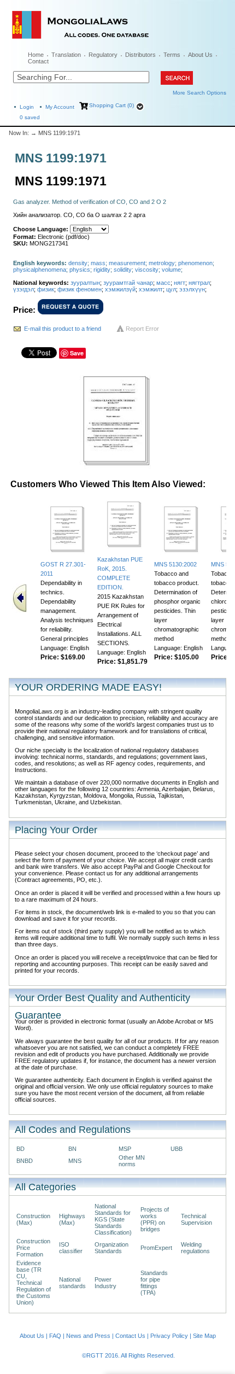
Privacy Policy (169, 1335)
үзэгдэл (23, 289)
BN (72, 1148)
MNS (74, 1160)
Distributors (140, 54)
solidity (123, 269)
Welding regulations (195, 1247)
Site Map (204, 1335)
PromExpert (156, 1247)
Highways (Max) (72, 1219)
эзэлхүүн (192, 289)
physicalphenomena (39, 269)
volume (171, 269)
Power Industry (105, 1282)
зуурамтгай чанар (128, 282)
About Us (200, 54)
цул (171, 289)
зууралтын (85, 282)
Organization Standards (111, 1247)
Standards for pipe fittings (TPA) (154, 1283)
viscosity (146, 269)
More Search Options (199, 93)
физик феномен (79, 289)
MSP (125, 1148)
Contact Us (130, 1335)
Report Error (142, 328)
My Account (59, 107)
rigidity (101, 269)
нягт (179, 282)
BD (20, 1148)
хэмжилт (151, 289)
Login (27, 107)
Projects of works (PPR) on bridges (154, 1219)
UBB (177, 1148)
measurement (127, 263)
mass (98, 263)
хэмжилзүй (120, 289)
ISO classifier (71, 1247)
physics (79, 269)
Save (77, 353)
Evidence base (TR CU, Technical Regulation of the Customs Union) (33, 1283)
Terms (171, 54)
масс (163, 282)
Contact (38, 61)
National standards (72, 1282)
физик (45, 289)
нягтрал (199, 282)
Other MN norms (132, 1160)
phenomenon (195, 263)
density (77, 263)
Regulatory (103, 54)
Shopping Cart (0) (111, 105)
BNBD (24, 1160)
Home (36, 54)
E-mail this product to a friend (62, 328)
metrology (162, 263)
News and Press (88, 1335)
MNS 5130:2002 (175, 564)
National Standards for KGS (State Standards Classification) (113, 1219)
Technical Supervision (196, 1219)
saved (30, 117)
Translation (66, 54)
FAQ (55, 1335)
